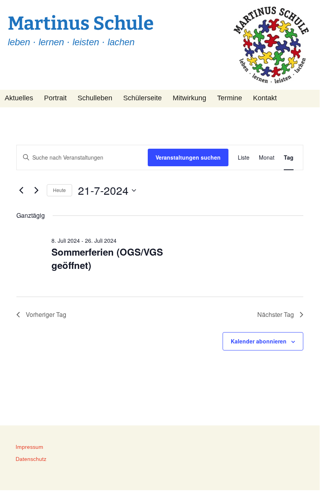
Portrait (55, 98)
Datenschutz (31, 459)
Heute (59, 190)
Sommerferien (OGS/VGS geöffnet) (107, 258)
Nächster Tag (275, 314)
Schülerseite (142, 98)
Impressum (29, 447)
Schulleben (95, 98)
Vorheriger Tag (46, 314)
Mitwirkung (189, 98)
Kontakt (265, 98)
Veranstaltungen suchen (188, 157)
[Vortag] (21, 190)
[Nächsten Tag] (36, 190)
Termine (229, 98)
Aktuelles (19, 98)
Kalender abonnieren (259, 341)
